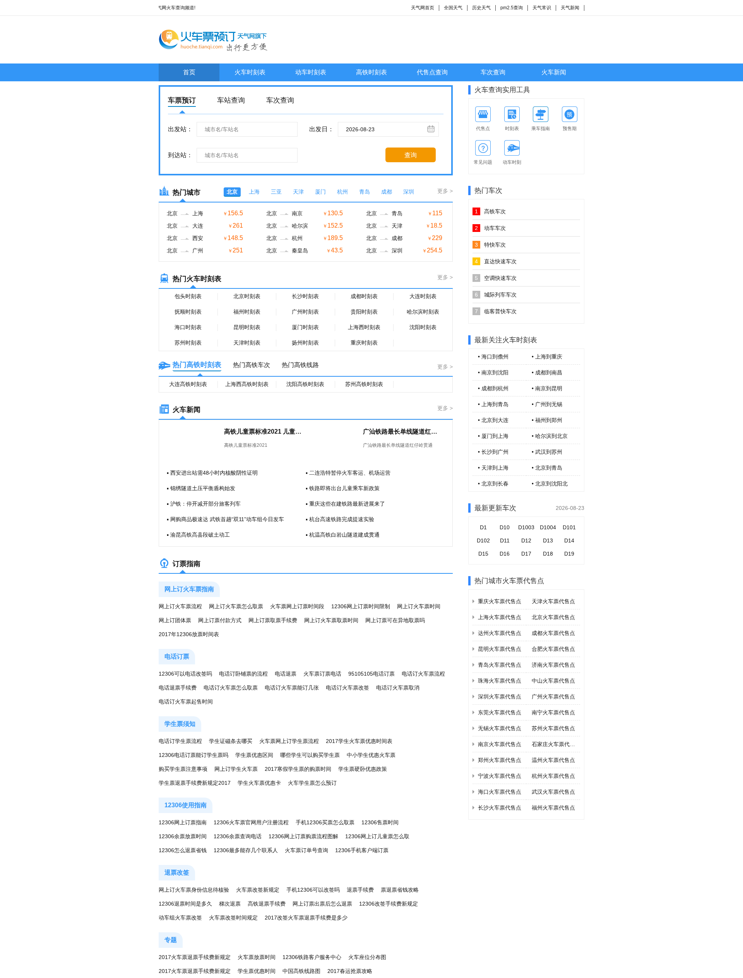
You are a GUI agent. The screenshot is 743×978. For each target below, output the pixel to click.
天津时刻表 (246, 343)
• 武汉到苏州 (547, 452)
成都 (386, 192)
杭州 (342, 192)
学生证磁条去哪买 (230, 741)
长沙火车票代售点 (499, 808)
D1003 (526, 527)
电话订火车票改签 (347, 688)
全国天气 (453, 7)
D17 (526, 554)
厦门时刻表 (305, 327)
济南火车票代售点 (553, 665)
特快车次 (490, 245)
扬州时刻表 (305, 343)
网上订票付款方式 (219, 620)
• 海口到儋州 (493, 356)
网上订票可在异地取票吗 (395, 620)
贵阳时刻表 (364, 312)
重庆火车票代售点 (499, 601)
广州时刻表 (305, 312)
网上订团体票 (175, 620)
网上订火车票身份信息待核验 (194, 890)
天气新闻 (570, 7)
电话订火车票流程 (423, 674)
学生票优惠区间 (254, 755)
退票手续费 (360, 890)
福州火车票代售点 (553, 808)
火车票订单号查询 (306, 850)
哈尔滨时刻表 (423, 312)
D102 (483, 540)
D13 (548, 540)
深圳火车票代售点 (499, 696)
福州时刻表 (246, 312)
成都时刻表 (364, 296)
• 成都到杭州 (493, 388)
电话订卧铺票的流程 (243, 674)
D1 (483, 527)
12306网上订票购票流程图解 (303, 836)
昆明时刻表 (246, 327)
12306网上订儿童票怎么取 (377, 836)
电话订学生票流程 (180, 741)
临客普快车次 (496, 311)
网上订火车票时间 (418, 606)
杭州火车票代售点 (553, 776)
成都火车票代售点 (553, 633)
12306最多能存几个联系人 (246, 850)
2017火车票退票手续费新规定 (195, 957)
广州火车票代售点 (553, 696)
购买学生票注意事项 (183, 769)
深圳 (408, 192)
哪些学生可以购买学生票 (310, 755)
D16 (505, 554)
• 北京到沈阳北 (550, 483)
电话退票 (285, 674)
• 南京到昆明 (547, 388)
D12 (526, 540)
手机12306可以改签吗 (313, 890)
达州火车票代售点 (499, 633)
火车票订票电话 (322, 674)
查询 (410, 155)
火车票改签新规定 (257, 890)
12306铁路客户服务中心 (311, 957)
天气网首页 (422, 7)
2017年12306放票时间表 (189, 634)
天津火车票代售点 (553, 601)
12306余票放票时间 (183, 836)
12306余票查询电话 (238, 836)
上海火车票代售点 (499, 617)
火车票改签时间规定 (233, 918)
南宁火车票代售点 (553, 712)
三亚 (276, 192)
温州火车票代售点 (553, 760)
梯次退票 (230, 904)
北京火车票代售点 (553, 617)
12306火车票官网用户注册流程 (251, 822)
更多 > (445, 191)
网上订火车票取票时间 (331, 620)
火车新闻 (553, 72)
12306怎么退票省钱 (183, 850)
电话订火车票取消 (397, 688)
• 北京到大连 (493, 420)
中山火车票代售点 (553, 681)
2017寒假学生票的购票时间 (298, 769)
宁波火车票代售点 (499, 776)
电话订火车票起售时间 (186, 701)
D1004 (548, 527)
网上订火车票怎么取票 (236, 606)
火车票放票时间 (257, 957)
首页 (189, 72)
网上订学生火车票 (236, 769)
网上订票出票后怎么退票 (322, 904)
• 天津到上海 (493, 468)
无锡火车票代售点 (499, 728)
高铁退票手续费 (267, 904)
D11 (505, 540)
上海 (254, 192)
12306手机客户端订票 (362, 850)
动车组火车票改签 (180, 918)
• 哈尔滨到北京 (550, 436)
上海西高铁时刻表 (247, 384)
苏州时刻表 (188, 343)
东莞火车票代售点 (499, 712)
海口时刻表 (188, 327)
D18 (548, 554)
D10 (505, 527)
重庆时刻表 (364, 343)
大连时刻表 (423, 296)
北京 (232, 192)
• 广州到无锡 (547, 404)
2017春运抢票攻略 (349, 971)
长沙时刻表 (305, 296)
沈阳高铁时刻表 (305, 384)
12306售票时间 (380, 822)
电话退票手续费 (178, 688)
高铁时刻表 (371, 72)
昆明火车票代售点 (499, 649)
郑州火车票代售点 (499, 760)
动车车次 (490, 228)
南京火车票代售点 (499, 744)
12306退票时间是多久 (185, 904)
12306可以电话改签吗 (185, 674)
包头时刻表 (188, 296)
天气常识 (541, 7)
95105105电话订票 (371, 674)
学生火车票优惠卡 (259, 783)
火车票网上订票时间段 (297, 606)
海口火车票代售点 (499, 792)
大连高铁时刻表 (188, 384)
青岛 (364, 192)
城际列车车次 (496, 295)
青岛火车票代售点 (499, 665)
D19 (569, 554)
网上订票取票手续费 (272, 620)
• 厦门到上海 (493, 436)
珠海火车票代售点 (499, 681)
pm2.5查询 (511, 7)
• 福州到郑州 (547, 420)
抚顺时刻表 (188, 312)
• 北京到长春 (493, 483)
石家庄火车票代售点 (556, 744)
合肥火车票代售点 (553, 649)
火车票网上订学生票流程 (289, 741)
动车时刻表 (310, 72)
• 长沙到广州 (493, 452)
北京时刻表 (246, 296)
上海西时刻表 (364, 327)
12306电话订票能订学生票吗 (193, 755)
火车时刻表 (250, 72)
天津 (298, 192)
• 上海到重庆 (547, 356)
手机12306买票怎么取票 (325, 822)
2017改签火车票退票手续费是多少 (306, 918)
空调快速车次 (496, 278)
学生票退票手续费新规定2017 (195, 783)
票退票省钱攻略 (400, 890)
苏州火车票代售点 (553, 728)
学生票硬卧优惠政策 (362, 769)
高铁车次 (490, 211)
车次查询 (493, 72)
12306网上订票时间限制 (360, 606)
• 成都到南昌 (547, 372)
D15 (483, 554)
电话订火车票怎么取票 (231, 688)
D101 (569, 527)
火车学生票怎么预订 (312, 783)
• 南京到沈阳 (493, 372)
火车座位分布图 (367, 957)
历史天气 (481, 7)
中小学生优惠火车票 (371, 755)
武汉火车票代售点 (553, 792)
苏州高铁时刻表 (364, 384)
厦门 (320, 192)
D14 (569, 540)
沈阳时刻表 (423, 327)
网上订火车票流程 (180, 606)
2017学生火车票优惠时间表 (359, 741)
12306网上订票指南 (183, 822)
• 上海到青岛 (493, 404)
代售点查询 (432, 72)
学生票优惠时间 (257, 971)
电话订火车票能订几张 (292, 688)
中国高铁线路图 (301, 971)
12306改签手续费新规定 (388, 904)
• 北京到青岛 (547, 468)
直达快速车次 (496, 261)
